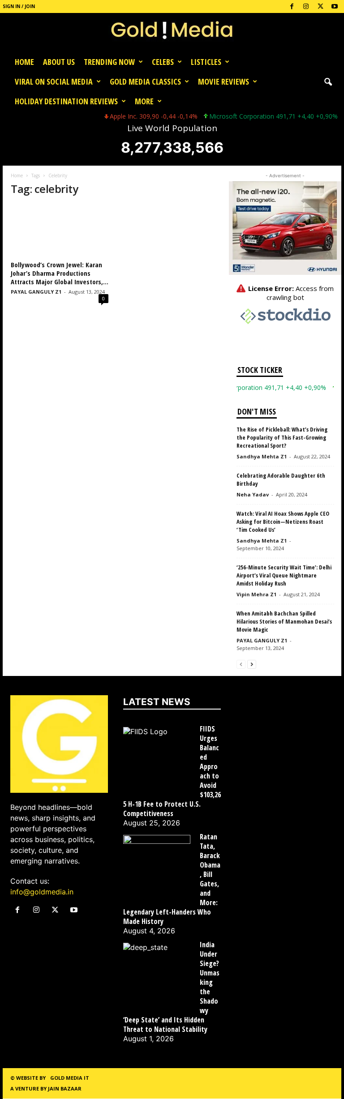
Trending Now (109, 61)
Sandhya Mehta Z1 (261, 456)
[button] (328, 81)
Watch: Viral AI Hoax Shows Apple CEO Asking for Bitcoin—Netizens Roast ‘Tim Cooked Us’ (282, 521)
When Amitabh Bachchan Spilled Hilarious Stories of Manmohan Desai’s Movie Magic (284, 621)
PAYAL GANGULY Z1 (36, 291)
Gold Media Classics (145, 81)
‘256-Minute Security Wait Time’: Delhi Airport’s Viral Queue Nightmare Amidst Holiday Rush (283, 575)
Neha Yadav (252, 494)
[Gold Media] (172, 32)
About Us (59, 61)
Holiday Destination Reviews (66, 101)
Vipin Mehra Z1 (256, 594)
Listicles (206, 61)
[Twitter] (320, 6)
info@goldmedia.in (41, 891)
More (144, 101)
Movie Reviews (223, 81)
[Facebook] (291, 6)
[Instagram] (306, 6)
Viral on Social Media (54, 81)
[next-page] (251, 663)
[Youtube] (334, 6)
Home (24, 61)
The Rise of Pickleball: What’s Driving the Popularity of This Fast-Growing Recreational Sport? (281, 437)
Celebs (163, 61)
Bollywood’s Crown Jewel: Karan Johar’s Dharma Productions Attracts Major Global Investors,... (59, 273)
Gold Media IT (69, 1077)
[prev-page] (240, 663)
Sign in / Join (19, 6)
